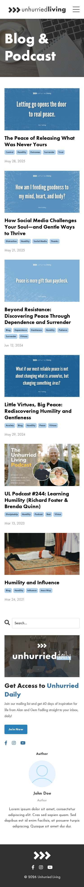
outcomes (35, 152)
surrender (49, 152)
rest (49, 514)
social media (40, 241)
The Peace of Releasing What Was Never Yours (39, 141)
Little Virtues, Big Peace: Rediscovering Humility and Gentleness (37, 411)
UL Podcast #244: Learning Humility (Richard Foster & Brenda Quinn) (36, 500)
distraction (11, 241)
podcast (39, 514)
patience (63, 330)
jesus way (46, 590)
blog (8, 330)
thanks (54, 241)
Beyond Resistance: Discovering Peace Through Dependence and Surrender (37, 316)
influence (32, 590)
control (9, 152)
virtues (23, 336)
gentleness (36, 330)
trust (60, 152)
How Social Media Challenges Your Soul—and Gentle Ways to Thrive (40, 226)
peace (42, 425)
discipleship (12, 514)
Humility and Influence (31, 582)
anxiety (10, 425)
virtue (58, 514)
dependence (21, 330)
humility (21, 152)
